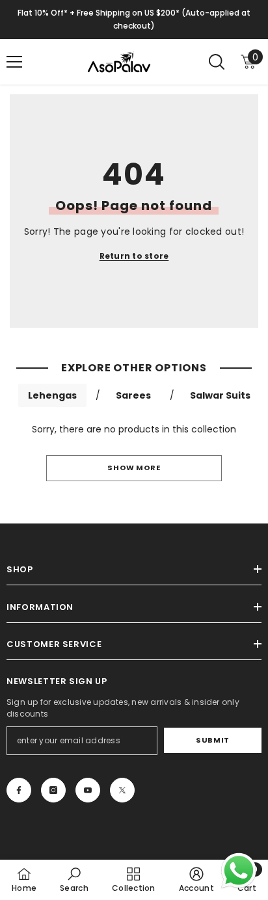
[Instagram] (53, 790)
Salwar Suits (220, 395)
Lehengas (52, 395)
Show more (133, 467)
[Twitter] (122, 790)
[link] (74, 879)
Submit (212, 740)
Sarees (133, 395)
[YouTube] (87, 790)
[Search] (216, 62)
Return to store (134, 255)
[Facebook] (19, 790)
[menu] (14, 62)
